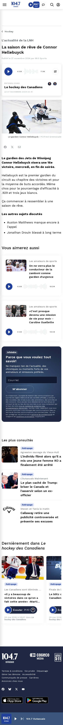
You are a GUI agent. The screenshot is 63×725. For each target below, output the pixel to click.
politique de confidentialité (41, 414)
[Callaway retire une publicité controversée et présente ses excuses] (10, 511)
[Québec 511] (58, 660)
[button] (15, 718)
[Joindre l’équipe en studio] (43, 4)
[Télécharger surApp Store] (12, 700)
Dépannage (42, 671)
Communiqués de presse (14, 678)
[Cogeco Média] (39, 658)
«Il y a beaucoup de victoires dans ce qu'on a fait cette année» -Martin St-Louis (21, 598)
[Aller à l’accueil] (16, 6)
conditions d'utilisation (25, 416)
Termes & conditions (12, 671)
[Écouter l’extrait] (8, 71)
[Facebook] (5, 147)
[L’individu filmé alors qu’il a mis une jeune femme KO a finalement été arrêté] (10, 454)
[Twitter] (12, 147)
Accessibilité (28, 674)
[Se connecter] (58, 4)
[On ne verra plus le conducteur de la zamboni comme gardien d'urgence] (16, 265)
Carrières (34, 678)
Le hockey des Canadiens (23, 87)
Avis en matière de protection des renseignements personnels (25, 407)
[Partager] (55, 71)
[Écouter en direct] (30, 4)
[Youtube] (23, 689)
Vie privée (30, 671)
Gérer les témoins (11, 674)
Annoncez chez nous (12, 681)
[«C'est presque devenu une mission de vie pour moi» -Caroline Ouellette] (16, 311)
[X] (16, 689)
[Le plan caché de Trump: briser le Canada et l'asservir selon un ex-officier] (10, 480)
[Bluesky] (9, 689)
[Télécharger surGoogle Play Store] (37, 700)
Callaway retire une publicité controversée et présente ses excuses (39, 517)
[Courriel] (19, 147)
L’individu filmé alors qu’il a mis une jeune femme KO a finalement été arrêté (40, 461)
